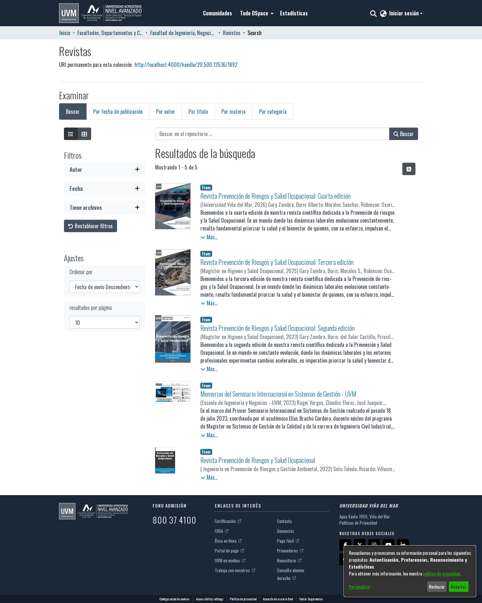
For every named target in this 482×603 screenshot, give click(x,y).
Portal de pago (227, 550)
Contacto (284, 521)
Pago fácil (286, 540)
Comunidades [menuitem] (217, 13)
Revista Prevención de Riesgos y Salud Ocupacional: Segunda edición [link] (277, 328)
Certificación (226, 521)
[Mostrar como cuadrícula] (84, 134)
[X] (360, 545)
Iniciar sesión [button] (404, 13)
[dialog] (409, 571)
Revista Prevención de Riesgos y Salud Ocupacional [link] (257, 460)
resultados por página (91, 307)
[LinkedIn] (403, 545)
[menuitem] (256, 13)
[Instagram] (374, 545)
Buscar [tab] (73, 111)
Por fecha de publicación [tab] (118, 111)
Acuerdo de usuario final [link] (278, 598)
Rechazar (437, 586)
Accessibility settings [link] (210, 598)
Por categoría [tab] (273, 111)
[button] (100, 13)
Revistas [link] (231, 33)
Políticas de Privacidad (358, 522)
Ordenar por (81, 271)
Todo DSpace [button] (254, 13)
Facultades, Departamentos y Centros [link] (110, 33)
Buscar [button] (406, 134)
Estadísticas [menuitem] (294, 13)
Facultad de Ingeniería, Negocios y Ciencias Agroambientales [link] (183, 33)
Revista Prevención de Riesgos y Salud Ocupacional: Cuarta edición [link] (275, 196)
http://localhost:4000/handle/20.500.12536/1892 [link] (185, 65)
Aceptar (459, 586)
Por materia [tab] (233, 111)
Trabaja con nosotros (233, 570)
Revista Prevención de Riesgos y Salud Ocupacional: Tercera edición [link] (276, 262)
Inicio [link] (64, 33)
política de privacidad (441, 573)
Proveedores (288, 550)
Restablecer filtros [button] (93, 226)
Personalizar (359, 586)
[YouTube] (388, 545)
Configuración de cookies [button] (174, 598)
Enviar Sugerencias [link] (311, 598)
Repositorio (287, 560)
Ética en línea (226, 540)
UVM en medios (228, 560)
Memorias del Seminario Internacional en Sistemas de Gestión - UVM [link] (278, 394)
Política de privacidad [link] (243, 598)
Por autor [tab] (165, 111)
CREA (219, 531)
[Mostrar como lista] (71, 134)
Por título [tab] (198, 111)
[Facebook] (345, 545)
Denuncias (285, 531)
